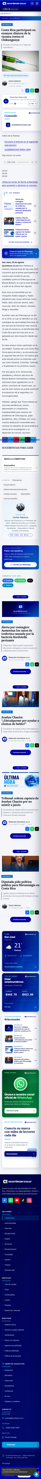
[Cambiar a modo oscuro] (22, 91)
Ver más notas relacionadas (19, 242)
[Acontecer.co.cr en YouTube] (16, 1200)
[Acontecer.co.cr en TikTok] (23, 1200)
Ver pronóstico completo (13, 967)
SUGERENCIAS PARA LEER (18, 149)
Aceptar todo (24, 1475)
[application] (20, 173)
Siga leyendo (22, 596)
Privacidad (6, 1463)
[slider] (4, 173)
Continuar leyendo (19, 671)
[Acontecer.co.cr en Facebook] (4, 1200)
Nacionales (15, 18)
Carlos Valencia (15, 81)
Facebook (9, 580)
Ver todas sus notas (19, 535)
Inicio (5, 18)
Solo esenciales (9, 1475)
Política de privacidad (18, 1471)
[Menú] (37, 3)
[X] (37, 91)
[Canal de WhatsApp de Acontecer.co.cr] (10, 1200)
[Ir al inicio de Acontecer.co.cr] (17, 1181)
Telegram (9, 585)
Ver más (7, 1007)
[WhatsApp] (32, 91)
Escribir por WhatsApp (22, 565)
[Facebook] (27, 91)
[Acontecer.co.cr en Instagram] (29, 1200)
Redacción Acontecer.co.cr (19, 657)
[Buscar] (32, 3)
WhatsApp (21, 580)
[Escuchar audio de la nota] (6, 101)
